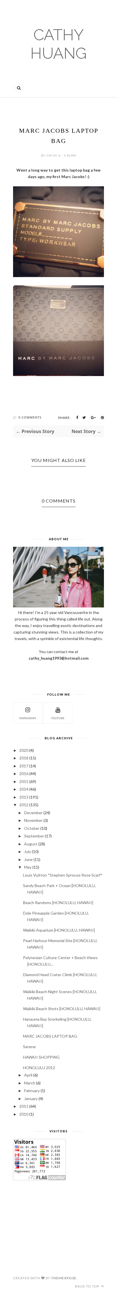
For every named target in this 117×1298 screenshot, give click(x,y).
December (33, 812)
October (31, 828)
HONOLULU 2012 (39, 1067)
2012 (23, 804)
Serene (29, 1046)
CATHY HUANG (58, 44)
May (28, 867)
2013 (23, 797)
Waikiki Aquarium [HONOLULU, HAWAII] (59, 930)
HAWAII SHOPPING (41, 1057)
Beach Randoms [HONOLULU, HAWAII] (58, 902)
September (34, 835)
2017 (23, 765)
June (28, 859)
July (27, 851)
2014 (23, 789)
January (31, 1098)
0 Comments (29, 417)
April (28, 1075)
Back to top (87, 1286)
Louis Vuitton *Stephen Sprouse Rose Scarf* (63, 875)
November (33, 820)
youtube (57, 718)
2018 (23, 757)
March (29, 1082)
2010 (23, 1114)
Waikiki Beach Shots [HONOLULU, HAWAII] (61, 1008)
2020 (23, 750)
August (30, 843)
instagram (27, 718)
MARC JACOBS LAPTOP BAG (50, 1036)
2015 (23, 781)
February (32, 1090)
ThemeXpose (63, 1278)
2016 (23, 773)
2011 (23, 1106)
